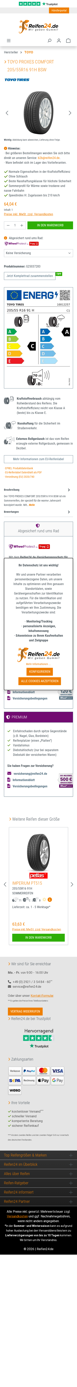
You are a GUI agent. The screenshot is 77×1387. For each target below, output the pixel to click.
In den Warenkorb (50, 225)
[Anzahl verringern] (8, 225)
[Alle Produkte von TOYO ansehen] (17, 79)
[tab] (37, 497)
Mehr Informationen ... (38, 664)
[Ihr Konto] (59, 41)
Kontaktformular (42, 996)
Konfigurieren (39, 672)
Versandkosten (17, 1216)
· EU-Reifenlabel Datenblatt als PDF (23, 472)
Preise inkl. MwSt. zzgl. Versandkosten (28, 214)
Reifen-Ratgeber (16, 1183)
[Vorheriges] (7, 112)
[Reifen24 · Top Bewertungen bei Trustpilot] (38, 3)
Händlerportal (59, 10)
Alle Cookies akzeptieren (39, 681)
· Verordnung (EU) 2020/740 (19, 476)
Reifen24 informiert (19, 1192)
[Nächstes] (70, 112)
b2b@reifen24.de (49, 158)
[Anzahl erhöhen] (22, 225)
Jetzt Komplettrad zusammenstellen (30, 276)
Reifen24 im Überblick (21, 1164)
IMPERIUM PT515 (27, 883)
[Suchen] (49, 41)
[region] (38, 113)
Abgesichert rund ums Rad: (25, 238)
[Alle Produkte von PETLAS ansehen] (38, 876)
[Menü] (8, 41)
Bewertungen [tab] (11, 512)
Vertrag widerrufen (25, 1011)
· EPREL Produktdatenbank (18, 468)
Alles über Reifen (17, 1173)
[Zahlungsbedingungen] (36, 1080)
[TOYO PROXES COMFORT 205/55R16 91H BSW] (38, 113)
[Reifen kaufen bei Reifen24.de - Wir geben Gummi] (38, 26)
